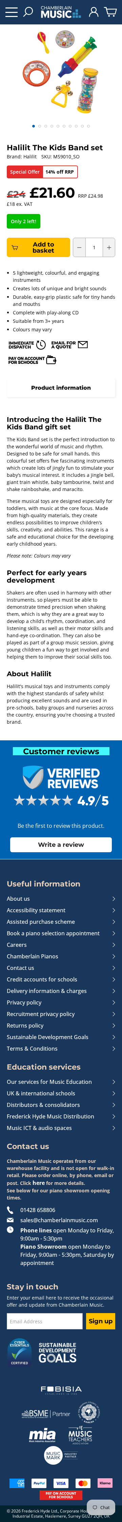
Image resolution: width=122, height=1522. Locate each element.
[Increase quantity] (109, 247)
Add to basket (43, 247)
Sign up (101, 1321)
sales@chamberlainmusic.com (59, 1220)
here (39, 1183)
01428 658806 (37, 1210)
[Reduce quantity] (79, 247)
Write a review (61, 844)
